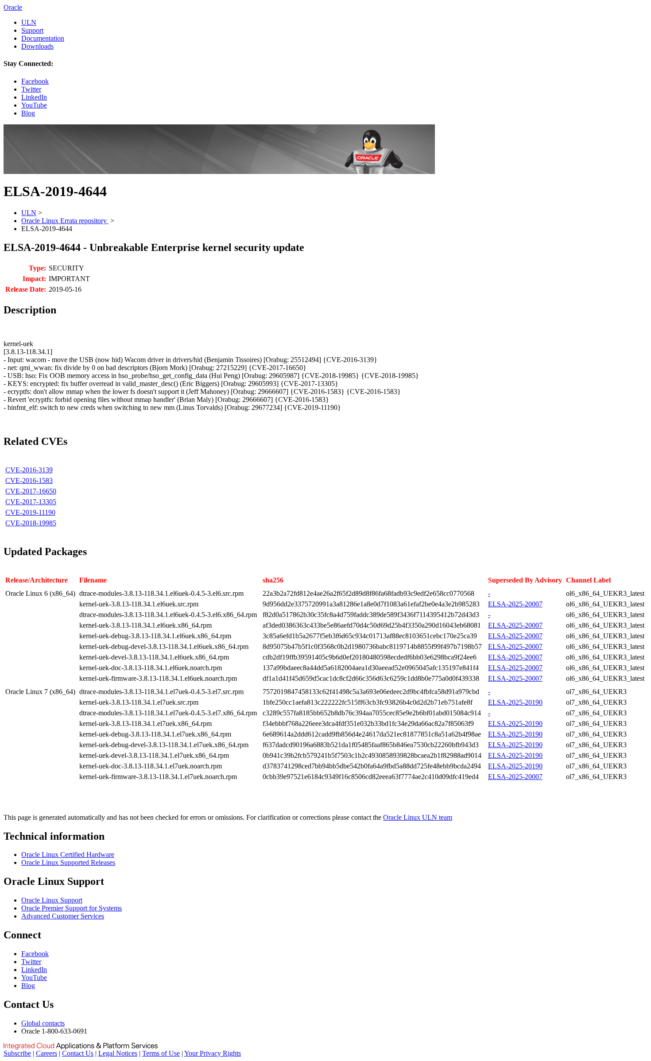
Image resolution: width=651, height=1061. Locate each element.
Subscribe (17, 1053)
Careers (46, 1053)
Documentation (42, 38)
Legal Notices (117, 1053)
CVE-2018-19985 (30, 523)
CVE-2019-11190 (30, 512)
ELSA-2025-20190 (515, 702)
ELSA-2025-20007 (515, 604)
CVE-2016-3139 (29, 470)
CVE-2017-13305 (30, 501)
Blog (28, 113)
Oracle (13, 7)
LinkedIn (34, 97)
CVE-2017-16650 (30, 491)
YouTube (34, 105)
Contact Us (77, 1053)
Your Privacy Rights (212, 1053)
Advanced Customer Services (62, 916)
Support (32, 30)
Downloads (37, 46)
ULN (28, 22)
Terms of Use (161, 1053)
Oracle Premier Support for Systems (71, 908)
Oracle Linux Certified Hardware (67, 854)
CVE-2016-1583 (29, 480)
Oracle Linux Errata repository (64, 220)
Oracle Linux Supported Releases (68, 862)
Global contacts (43, 1023)
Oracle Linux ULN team (417, 817)
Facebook (35, 81)
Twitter (31, 89)
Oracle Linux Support (51, 900)
